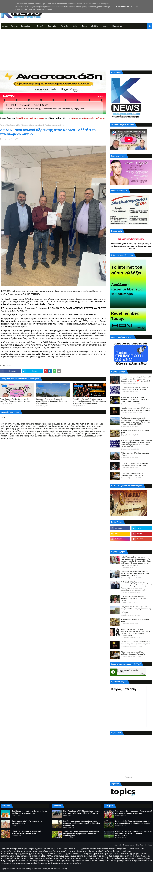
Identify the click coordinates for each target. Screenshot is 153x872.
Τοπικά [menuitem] (84, 26)
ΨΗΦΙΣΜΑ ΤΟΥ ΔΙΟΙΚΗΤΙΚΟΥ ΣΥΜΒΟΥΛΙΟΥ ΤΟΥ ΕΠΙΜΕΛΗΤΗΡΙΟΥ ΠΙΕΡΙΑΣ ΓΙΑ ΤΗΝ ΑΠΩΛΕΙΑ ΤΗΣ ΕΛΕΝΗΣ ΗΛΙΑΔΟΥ (135, 632)
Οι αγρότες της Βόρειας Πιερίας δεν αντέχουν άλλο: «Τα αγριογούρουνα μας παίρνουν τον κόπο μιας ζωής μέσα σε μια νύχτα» (136, 610)
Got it (134, 6)
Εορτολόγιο (128, 777)
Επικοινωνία (128, 845)
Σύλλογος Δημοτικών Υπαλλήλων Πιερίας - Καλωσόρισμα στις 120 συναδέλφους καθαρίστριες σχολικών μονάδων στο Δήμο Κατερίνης (136, 444)
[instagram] (120, 539)
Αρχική (118, 845)
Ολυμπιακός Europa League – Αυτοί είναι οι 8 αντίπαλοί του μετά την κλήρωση (133, 812)
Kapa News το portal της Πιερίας (22, 869)
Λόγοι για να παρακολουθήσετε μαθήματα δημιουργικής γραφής (133, 474)
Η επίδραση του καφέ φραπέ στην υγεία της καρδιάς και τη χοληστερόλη (29, 812)
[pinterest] (141, 534)
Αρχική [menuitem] (5, 26)
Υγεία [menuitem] (75, 26)
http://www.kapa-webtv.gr (59, 869)
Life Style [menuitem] (94, 26)
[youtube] (141, 539)
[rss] (120, 534)
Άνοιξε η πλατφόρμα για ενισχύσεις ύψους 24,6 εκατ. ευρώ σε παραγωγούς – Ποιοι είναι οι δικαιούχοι (81, 823)
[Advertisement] (76, 46)
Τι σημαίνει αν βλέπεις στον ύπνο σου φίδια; (135, 431)
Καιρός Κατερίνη (123, 689)
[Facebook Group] (120, 544)
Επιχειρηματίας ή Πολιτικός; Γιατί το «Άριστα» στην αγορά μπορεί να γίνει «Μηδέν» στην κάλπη (135, 573)
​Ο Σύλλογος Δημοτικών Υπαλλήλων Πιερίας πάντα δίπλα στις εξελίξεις (134, 388)
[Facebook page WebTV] (141, 544)
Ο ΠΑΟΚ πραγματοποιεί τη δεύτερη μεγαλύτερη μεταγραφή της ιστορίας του (136, 464)
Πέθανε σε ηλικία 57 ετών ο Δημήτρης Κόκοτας (135, 454)
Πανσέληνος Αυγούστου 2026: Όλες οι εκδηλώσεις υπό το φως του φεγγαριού (135, 409)
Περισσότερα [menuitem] (117, 26)
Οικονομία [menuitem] (52, 26)
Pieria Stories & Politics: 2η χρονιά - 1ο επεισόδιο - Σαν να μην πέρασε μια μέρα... (16, 400)
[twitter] (141, 528)
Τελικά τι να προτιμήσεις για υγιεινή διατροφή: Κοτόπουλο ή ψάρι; (26, 832)
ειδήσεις (75, 118)
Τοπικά (12, 125)
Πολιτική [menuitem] (40, 26)
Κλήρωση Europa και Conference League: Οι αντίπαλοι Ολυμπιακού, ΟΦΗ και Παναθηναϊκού (133, 833)
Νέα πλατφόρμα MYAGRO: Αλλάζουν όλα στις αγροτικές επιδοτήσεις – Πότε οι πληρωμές (81, 812)
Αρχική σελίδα (4, 125)
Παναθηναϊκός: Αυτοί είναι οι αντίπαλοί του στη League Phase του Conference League (132, 822)
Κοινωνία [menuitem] (64, 26)
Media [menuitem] (105, 26)
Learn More (122, 6)
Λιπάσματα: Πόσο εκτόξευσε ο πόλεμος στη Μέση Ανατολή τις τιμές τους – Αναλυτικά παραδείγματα (81, 834)
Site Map (139, 845)
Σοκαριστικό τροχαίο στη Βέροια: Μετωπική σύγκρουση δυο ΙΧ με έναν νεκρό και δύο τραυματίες (135, 399)
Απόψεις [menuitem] (14, 26)
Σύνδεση (148, 845)
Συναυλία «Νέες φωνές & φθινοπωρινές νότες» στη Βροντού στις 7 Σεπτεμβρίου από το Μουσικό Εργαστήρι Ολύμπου (89, 401)
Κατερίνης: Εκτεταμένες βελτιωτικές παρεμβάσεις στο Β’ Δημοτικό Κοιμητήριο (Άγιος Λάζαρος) (51, 401)
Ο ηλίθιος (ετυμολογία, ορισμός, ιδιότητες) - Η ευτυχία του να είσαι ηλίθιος (133, 598)
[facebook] (120, 528)
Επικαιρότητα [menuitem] (26, 26)
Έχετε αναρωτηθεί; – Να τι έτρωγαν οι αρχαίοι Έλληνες (27, 822)
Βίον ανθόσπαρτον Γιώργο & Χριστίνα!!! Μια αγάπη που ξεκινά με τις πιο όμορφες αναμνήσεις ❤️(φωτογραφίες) (136, 379)
